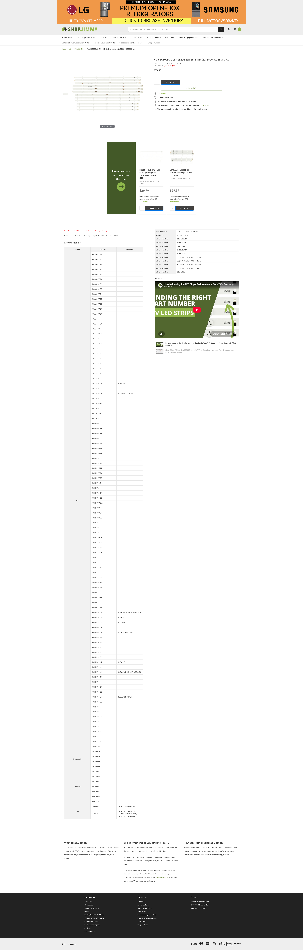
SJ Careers (88, 928)
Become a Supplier (91, 921)
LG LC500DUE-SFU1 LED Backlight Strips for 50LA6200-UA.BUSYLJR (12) (149, 174)
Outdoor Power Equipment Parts (75, 43)
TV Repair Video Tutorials (94, 918)
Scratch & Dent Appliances (147, 918)
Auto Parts (142, 911)
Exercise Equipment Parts (104, 43)
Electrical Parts (117, 37)
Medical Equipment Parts (189, 37)
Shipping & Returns (92, 908)
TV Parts (103, 37)
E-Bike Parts (67, 37)
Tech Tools (169, 37)
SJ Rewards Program (92, 925)
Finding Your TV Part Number (95, 915)
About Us (88, 901)
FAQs (87, 911)
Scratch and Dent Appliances (131, 43)
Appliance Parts (88, 37)
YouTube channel (162, 877)
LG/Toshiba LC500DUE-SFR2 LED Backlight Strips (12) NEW (181, 172)
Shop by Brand (154, 43)
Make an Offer (191, 88)
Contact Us (89, 905)
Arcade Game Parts (155, 37)
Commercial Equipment (211, 37)
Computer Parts (135, 37)
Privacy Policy (90, 931)
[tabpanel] (121, 178)
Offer (76, 37)
